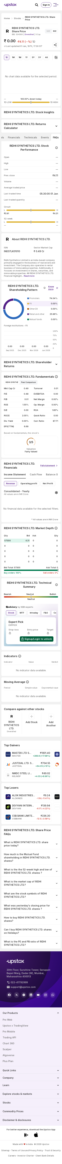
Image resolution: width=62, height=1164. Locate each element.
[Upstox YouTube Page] (38, 995)
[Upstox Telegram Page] (23, 995)
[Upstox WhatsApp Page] (52, 995)
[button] (53, 287)
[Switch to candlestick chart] (56, 57)
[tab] (14, 137)
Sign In (46, 5)
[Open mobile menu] (55, 5)
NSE (48, 31)
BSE (54, 31)
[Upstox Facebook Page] (9, 995)
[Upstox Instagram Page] (45, 995)
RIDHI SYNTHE (12, 382)
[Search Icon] (38, 5)
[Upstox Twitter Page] (16, 995)
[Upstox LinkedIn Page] (31, 995)
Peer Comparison (28, 382)
